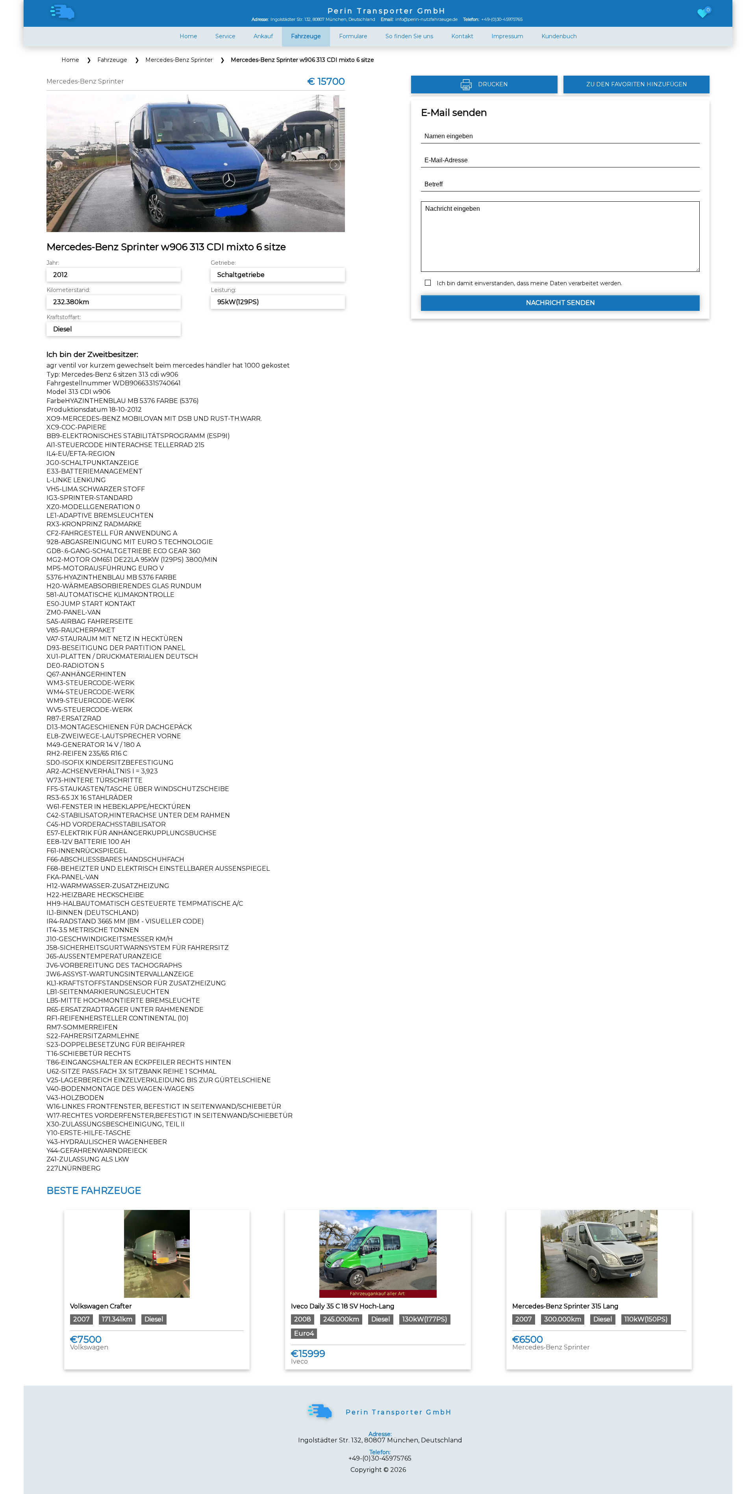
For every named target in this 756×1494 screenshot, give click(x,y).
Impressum (507, 36)
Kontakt (462, 36)
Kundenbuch (559, 36)
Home (188, 36)
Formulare (353, 36)
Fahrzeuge (112, 59)
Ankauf (263, 36)
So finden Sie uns (409, 36)
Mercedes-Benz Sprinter (179, 59)
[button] (560, 303)
